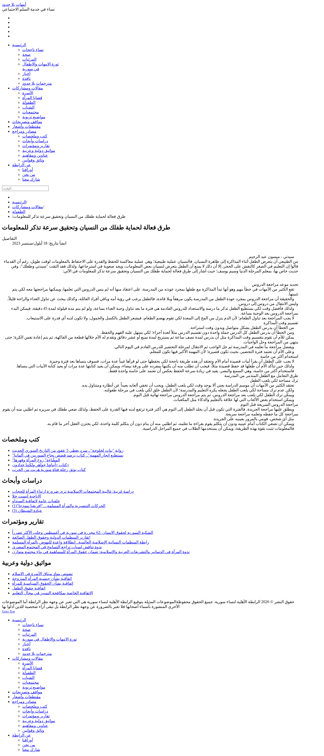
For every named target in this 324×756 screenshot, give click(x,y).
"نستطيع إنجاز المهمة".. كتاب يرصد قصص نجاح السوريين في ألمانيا (67, 455)
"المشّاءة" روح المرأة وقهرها (36, 460)
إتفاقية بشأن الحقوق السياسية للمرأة (42, 583)
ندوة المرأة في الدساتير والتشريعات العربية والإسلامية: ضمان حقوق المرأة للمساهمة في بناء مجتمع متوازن (101, 552)
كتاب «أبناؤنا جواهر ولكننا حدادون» (40, 465)
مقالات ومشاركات (27, 207)
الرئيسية (19, 202)
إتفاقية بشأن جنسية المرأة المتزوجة (42, 578)
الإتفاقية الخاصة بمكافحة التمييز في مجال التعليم (52, 593)
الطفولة (18, 211)
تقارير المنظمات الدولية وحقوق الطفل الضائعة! (51, 537)
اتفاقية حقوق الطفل (28, 588)
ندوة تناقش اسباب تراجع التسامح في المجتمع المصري (57, 547)
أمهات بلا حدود (14, 4)
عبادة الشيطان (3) (27, 510)
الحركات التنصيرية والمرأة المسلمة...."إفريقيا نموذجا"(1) (58, 506)
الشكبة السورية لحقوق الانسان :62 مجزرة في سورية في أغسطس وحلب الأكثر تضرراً (82, 532)
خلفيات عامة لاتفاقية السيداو (36, 501)
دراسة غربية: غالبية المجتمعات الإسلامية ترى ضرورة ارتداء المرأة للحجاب (73, 491)
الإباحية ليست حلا (26, 496)
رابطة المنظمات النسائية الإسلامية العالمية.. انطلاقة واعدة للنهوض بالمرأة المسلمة (80, 542)
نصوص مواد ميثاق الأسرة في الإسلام (42, 574)
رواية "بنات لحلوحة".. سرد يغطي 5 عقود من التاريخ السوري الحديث (68, 450)
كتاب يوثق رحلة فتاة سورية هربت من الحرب (49, 469)
